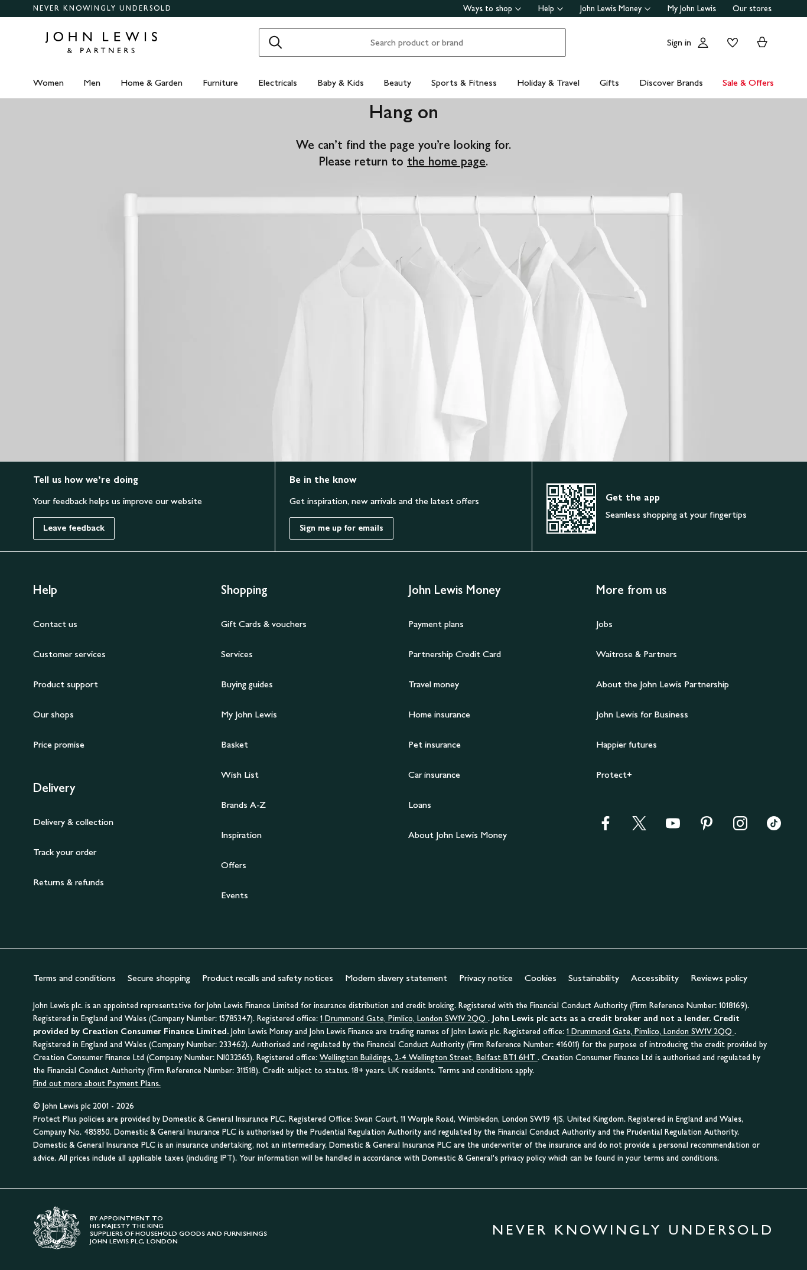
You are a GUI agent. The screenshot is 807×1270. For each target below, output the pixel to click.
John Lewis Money (611, 9)
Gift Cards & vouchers (264, 623)
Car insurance (434, 774)
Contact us (55, 623)
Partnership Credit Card (454, 654)
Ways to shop (487, 9)
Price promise (58, 744)
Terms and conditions (74, 977)
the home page (446, 161)
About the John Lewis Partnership (662, 684)
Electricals (277, 82)
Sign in (679, 42)
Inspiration (241, 834)
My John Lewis (692, 9)
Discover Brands (671, 82)
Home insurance (439, 714)
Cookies (541, 977)
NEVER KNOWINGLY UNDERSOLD (102, 8)
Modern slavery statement (396, 977)
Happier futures (626, 744)
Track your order (64, 852)
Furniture (220, 82)
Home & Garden (152, 82)
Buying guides (247, 684)
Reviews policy (719, 977)
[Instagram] (740, 827)
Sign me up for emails (341, 528)
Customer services (69, 654)
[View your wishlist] (730, 42)
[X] (639, 827)
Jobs (604, 623)
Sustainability (593, 977)
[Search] (275, 42)
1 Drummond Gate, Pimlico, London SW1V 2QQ (404, 1019)
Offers (233, 865)
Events (234, 895)
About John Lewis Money (457, 834)
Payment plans (436, 623)
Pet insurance (434, 744)
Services (237, 654)
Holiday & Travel (548, 82)
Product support (65, 684)
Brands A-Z (243, 804)
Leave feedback (74, 528)
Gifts (609, 82)
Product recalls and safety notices (267, 977)
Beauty (397, 82)
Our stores (752, 9)
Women (48, 82)
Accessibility (655, 977)
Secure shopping (159, 977)
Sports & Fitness (464, 82)
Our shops (53, 714)
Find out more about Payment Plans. (97, 1084)
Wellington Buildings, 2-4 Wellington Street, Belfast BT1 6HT (429, 1058)
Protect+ (614, 774)
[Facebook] (605, 827)
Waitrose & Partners (636, 654)
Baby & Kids (340, 82)
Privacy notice (486, 977)
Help (546, 9)
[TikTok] (774, 827)
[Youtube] (673, 827)
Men (91, 82)
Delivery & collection (73, 821)
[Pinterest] (706, 827)
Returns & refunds (68, 882)
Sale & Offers (748, 82)
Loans (419, 804)
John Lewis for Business (642, 714)
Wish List (240, 774)
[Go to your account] (703, 42)
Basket (234, 744)
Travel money (433, 684)
